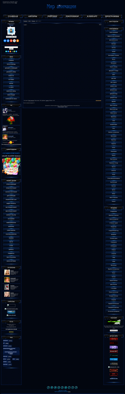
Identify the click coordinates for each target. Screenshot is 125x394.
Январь (33, 21)
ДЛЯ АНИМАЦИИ (11, 195)
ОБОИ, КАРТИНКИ (11, 261)
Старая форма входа (11, 44)
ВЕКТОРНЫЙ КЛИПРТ (11, 211)
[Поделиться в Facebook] (48, 387)
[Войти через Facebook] (8, 40)
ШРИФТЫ (11, 249)
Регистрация (61, 106)
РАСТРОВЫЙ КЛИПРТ (11, 207)
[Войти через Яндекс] (11, 40)
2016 (29, 21)
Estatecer (17, 156)
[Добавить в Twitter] (55, 387)
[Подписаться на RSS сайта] (76, 387)
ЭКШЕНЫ (11, 238)
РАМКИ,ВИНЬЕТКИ (11, 222)
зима (14, 358)
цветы (4, 358)
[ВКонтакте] (8, 51)
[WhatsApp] (14, 51)
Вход (66, 106)
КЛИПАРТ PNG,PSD (11, 215)
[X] (12, 51)
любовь (5, 361)
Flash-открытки (31, 100)
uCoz (69, 391)
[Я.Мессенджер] (6, 51)
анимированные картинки (9, 348)
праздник (5, 364)
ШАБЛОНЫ (11, 226)
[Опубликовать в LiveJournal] (72, 387)
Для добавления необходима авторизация (11, 144)
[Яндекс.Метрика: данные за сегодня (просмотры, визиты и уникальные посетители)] (11, 315)
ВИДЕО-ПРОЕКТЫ (11, 203)
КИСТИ (11, 241)
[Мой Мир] (16, 51)
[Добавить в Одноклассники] (62, 387)
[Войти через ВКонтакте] (5, 40)
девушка (5, 356)
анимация (5, 340)
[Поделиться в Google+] (69, 387)
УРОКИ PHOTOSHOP (11, 188)
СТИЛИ (11, 245)
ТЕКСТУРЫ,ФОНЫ (11, 257)
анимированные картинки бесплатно (11, 352)
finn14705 (11, 156)
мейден (11, 331)
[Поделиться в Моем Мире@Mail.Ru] (65, 387)
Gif (3, 343)
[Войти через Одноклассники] (17, 40)
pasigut (47, 100)
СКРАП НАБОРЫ (11, 230)
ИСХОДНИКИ (11, 218)
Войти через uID (11, 37)
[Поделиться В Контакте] (51, 387)
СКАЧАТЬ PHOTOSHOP (11, 191)
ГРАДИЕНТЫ (11, 253)
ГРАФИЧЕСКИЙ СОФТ (11, 199)
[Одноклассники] (10, 51)
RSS (16, 2)
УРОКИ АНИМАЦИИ (11, 184)
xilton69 (4, 156)
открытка (5, 345)
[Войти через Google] (14, 40)
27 (36, 21)
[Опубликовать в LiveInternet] (58, 387)
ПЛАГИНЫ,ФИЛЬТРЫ (11, 234)
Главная (25, 21)
